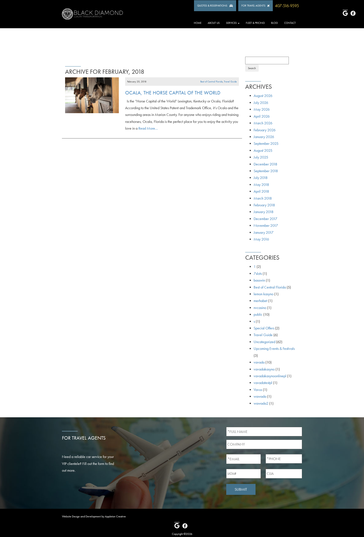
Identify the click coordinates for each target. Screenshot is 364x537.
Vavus (258, 389)
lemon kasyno (263, 293)
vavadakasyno (264, 369)
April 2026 (262, 116)
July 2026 (261, 102)
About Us (214, 23)
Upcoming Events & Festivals (274, 348)
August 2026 (263, 95)
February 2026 (265, 130)
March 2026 (263, 123)
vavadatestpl (263, 382)
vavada (259, 362)
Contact (290, 23)
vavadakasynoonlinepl (270, 375)
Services (231, 23)
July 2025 (261, 157)
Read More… (148, 128)
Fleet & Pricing (255, 23)
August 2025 (263, 150)
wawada (260, 396)
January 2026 (264, 136)
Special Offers (264, 328)
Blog (274, 23)
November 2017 (266, 225)
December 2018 (265, 164)
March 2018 (263, 198)
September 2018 (266, 170)
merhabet (260, 300)
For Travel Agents (253, 5)
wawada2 (261, 403)
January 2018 (263, 211)
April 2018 (261, 191)
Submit (241, 489)
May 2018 (261, 184)
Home (197, 23)
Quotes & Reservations (212, 5)
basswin (259, 280)
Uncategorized (264, 341)
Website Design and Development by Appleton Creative (94, 516)
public (258, 314)
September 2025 (266, 143)
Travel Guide (230, 81)
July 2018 (261, 177)
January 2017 (263, 232)
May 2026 (262, 109)
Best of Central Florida (211, 81)
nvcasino (260, 307)
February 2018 (264, 205)
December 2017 (265, 218)
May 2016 (261, 239)
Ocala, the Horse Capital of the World (172, 92)
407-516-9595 (287, 5)
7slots (258, 273)
